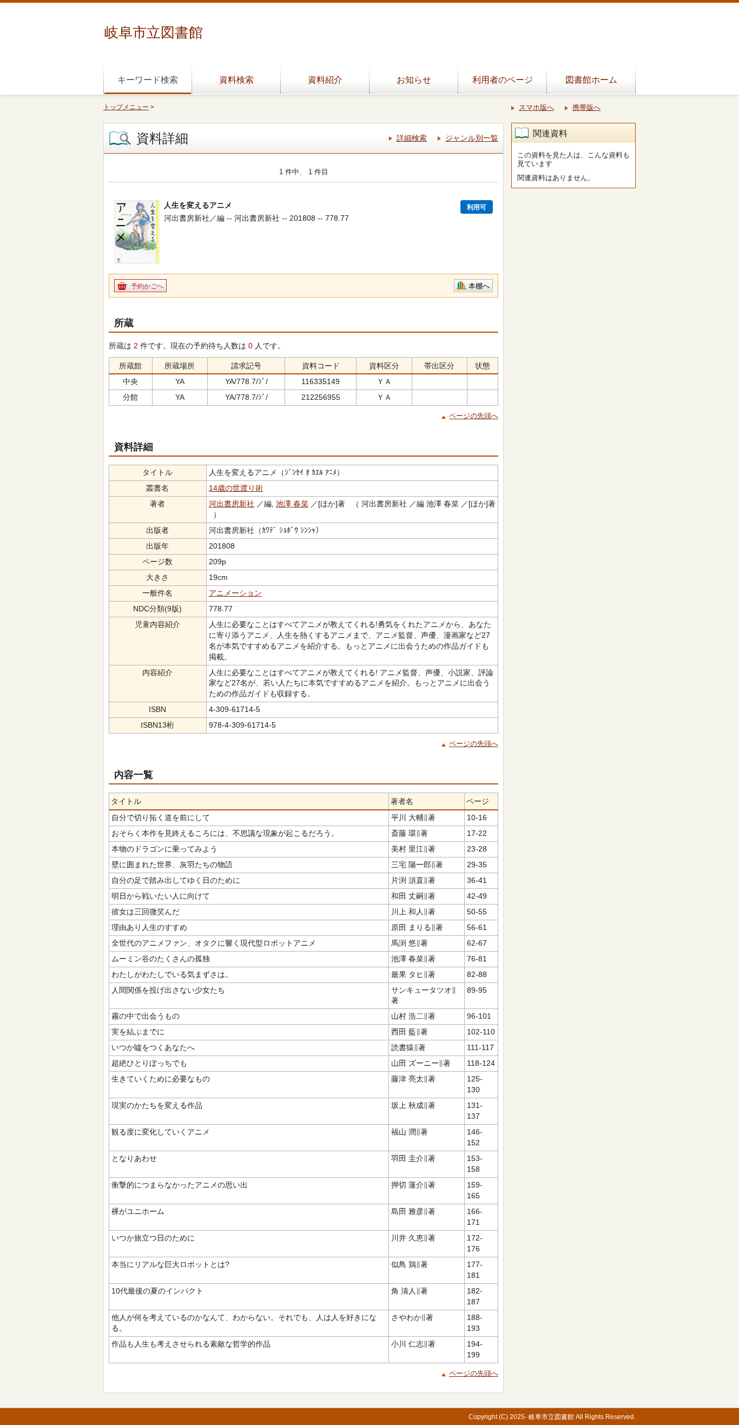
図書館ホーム (591, 79)
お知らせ (414, 79)
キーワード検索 (147, 79)
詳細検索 (412, 138)
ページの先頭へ (473, 416)
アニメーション (235, 593)
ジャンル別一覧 (471, 138)
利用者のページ (502, 79)
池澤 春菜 (292, 503)
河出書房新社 (231, 503)
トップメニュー (126, 107)
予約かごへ (147, 286)
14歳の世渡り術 (236, 488)
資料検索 (236, 79)
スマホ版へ (536, 107)
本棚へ (479, 286)
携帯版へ (586, 107)
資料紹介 (325, 79)
